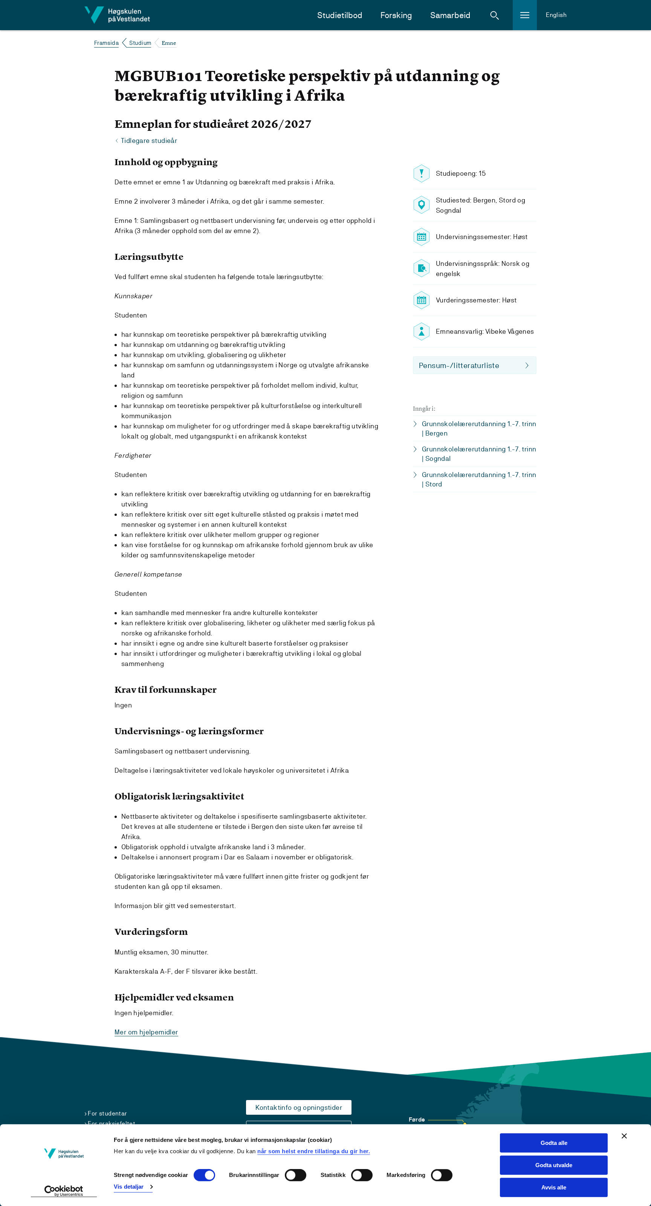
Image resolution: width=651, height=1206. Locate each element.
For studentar (107, 1113)
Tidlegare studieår (149, 140)
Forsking (396, 15)
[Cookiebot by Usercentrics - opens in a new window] (64, 1191)
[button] (495, 15)
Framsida (106, 43)
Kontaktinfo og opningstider (298, 1107)
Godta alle (554, 1143)
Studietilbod (339, 15)
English (556, 14)
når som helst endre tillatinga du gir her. (313, 1151)
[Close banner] (624, 1135)
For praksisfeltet (111, 1123)
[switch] (295, 1175)
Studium (140, 43)
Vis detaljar (129, 1186)
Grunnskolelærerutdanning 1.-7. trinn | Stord (479, 479)
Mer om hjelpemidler (146, 1032)
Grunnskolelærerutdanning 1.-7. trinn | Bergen (479, 428)
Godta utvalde (553, 1165)
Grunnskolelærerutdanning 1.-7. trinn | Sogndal (479, 453)
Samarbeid (450, 15)
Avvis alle (553, 1187)
